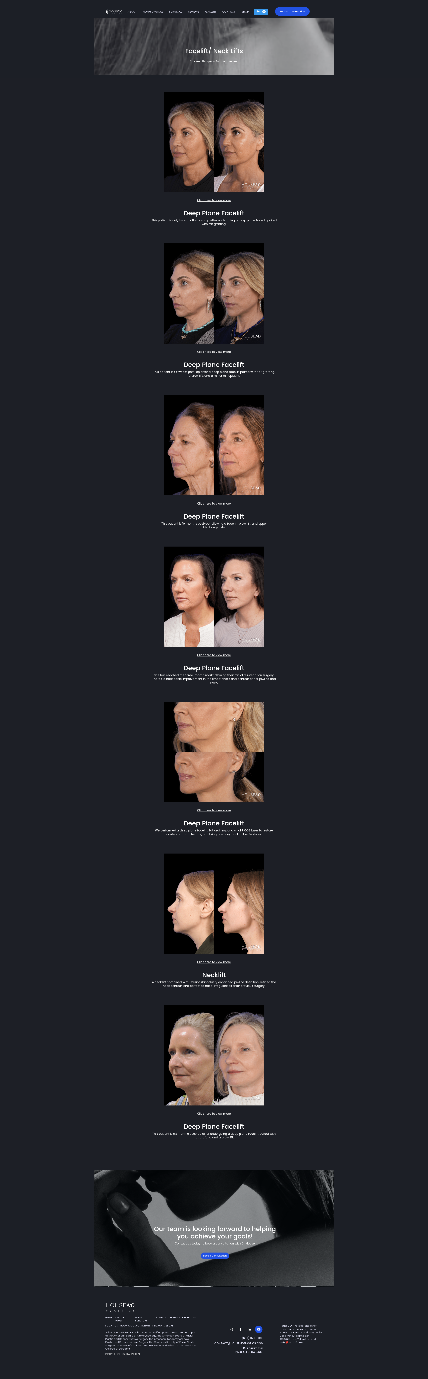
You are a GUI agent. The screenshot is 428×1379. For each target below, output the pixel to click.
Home (109, 1317)
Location (111, 1325)
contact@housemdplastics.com (238, 1343)
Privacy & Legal (162, 1325)
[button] (261, 12)
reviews (175, 1317)
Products (189, 1317)
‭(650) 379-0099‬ (252, 1338)
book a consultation (135, 1325)
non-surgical (141, 1319)
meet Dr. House (120, 1319)
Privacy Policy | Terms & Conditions (122, 1353)
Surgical (161, 1317)
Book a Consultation (215, 1255)
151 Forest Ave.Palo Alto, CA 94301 (249, 1350)
